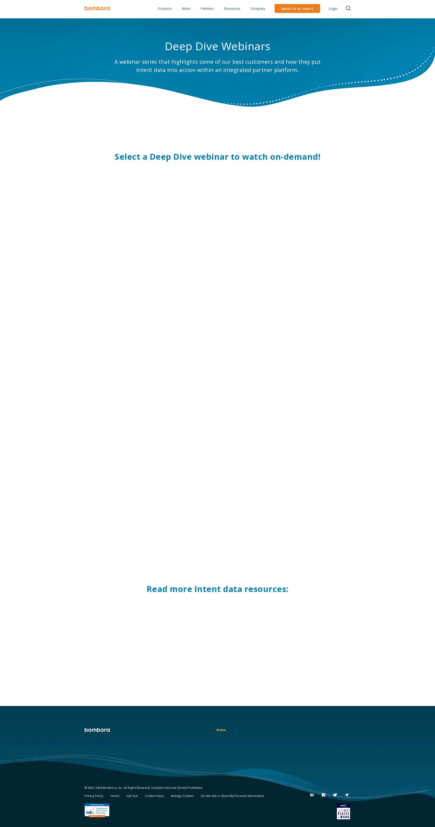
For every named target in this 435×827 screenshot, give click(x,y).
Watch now (108, 270)
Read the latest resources (211, 696)
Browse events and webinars (302, 702)
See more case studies (119, 702)
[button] (348, 8)
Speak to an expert (297, 8)
